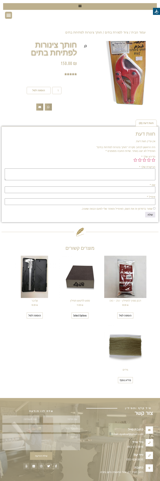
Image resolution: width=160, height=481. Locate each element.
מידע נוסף (125, 380)
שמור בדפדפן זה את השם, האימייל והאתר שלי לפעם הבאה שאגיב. (116, 208)
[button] (80, 5)
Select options (80, 315)
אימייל (151, 197)
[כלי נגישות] (156, 11)
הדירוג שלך (148, 156)
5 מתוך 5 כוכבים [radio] (135, 160)
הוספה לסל (38, 90)
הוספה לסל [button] (125, 315)
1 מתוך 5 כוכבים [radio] (153, 160)
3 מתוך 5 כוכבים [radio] (144, 160)
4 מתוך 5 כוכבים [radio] (140, 160)
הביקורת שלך (147, 167)
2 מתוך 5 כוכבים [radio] (149, 160)
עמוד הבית (138, 32)
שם (152, 185)
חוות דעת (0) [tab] (146, 123)
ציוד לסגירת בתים (116, 32)
